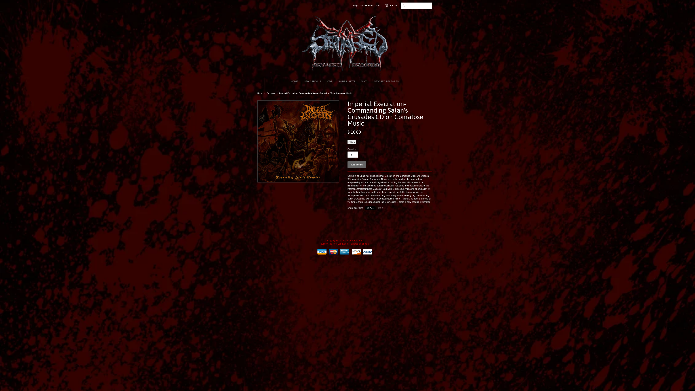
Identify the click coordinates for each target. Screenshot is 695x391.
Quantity (352, 149)
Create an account (371, 5)
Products (271, 93)
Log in (356, 5)
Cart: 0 (393, 5)
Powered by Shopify (359, 244)
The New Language (338, 244)
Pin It (380, 208)
